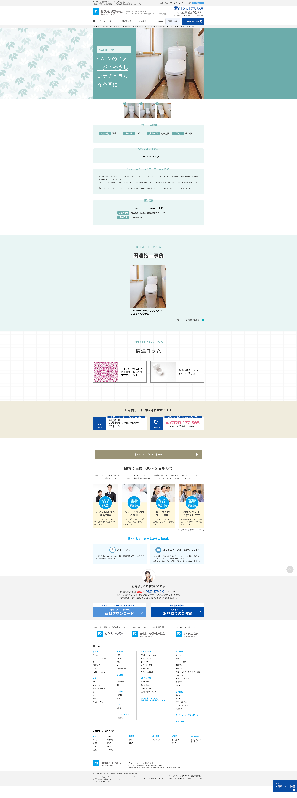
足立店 (95, 740)
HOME (95, 26)
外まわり (120, 652)
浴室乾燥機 (120, 682)
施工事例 (179, 652)
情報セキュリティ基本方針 (149, 778)
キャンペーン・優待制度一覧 (187, 715)
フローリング (97, 685)
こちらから (185, 15)
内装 (94, 678)
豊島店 (109, 743)
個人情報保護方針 (179, 778)
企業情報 (177, 3)
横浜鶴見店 (156, 740)
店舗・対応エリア (166, 3)
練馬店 (109, 746)
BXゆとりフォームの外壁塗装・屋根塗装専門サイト (186, 776)
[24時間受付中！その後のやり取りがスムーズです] (120, 423)
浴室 (177, 658)
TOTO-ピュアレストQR (148, 156)
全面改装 (120, 718)
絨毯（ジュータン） (99, 688)
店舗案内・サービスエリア (150, 655)
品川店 (95, 750)
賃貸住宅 (179, 682)
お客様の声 (145, 668)
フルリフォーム (123, 714)
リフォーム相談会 (147, 672)
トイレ (95, 662)
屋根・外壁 (179, 675)
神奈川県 (155, 736)
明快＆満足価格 (146, 688)
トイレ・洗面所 (181, 662)
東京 (94, 736)
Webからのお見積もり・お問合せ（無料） (285, 786)
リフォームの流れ (147, 658)
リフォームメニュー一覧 (107, 26)
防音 (118, 705)
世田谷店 (110, 740)
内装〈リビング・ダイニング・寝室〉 (188, 672)
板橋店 (95, 743)
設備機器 (120, 675)
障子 (94, 698)
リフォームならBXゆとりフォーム (102, 781)
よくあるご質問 (146, 665)
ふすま (95, 695)
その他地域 (195, 736)
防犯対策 (120, 691)
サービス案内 (146, 652)
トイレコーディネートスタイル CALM (165, 26)
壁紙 (94, 682)
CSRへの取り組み (182, 702)
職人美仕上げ (145, 685)
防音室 (119, 708)
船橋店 (131, 743)
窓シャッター (121, 668)
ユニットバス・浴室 (99, 658)
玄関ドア (120, 698)
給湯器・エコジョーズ (100, 672)
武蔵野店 (110, 750)
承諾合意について (190, 778)
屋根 (118, 662)
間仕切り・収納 (98, 702)
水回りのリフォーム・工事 (126, 26)
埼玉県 (174, 736)
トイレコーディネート (143, 26)
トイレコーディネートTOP (149, 454)
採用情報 (179, 709)
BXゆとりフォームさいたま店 (149, 208)
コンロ (95, 668)
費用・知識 (180, 721)
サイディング (121, 658)
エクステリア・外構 (182, 679)
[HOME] (95, 20)
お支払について (146, 662)
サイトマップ (186, 3)
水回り (95, 652)
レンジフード (121, 678)
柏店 (130, 740)
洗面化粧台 (96, 665)
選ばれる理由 (146, 678)
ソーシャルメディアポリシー (166, 778)
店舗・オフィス (181, 685)
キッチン (96, 655)
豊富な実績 (145, 682)
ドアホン (120, 695)
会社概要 (179, 695)
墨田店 (109, 736)
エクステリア (121, 665)
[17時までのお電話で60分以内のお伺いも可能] (177, 423)
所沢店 (174, 743)
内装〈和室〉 (180, 668)
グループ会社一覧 (182, 705)
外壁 (118, 655)
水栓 (118, 685)
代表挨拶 (179, 698)
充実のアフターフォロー (149, 692)
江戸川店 (96, 746)
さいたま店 (175, 740)
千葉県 (131, 736)
